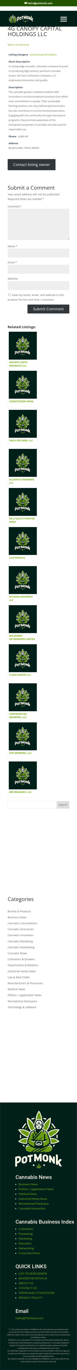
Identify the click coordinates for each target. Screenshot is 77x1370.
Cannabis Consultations (22, 923)
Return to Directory (18, 44)
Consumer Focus (29, 1253)
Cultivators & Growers (21, 959)
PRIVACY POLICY (30, 1297)
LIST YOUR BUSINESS (33, 1273)
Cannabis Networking (21, 947)
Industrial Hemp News (22, 971)
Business (28, 1184)
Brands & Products (19, 911)
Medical (28, 1193)
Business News (17, 917)
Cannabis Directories (21, 929)
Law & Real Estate (19, 977)
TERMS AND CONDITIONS (36, 1292)
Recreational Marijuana (22, 1001)
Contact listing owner (31, 164)
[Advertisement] (38, 852)
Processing (26, 1233)
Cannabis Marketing (20, 941)
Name (12, 246)
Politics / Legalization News (24, 995)
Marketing (25, 1238)
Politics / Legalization (36, 1189)
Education (25, 1243)
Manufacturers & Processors (25, 983)
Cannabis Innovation (20, 935)
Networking (26, 1248)
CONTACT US (28, 1288)
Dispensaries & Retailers (23, 965)
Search (63, 804)
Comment (15, 206)
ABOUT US (26, 1283)
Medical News (16, 989)
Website (13, 278)
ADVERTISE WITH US (33, 1278)
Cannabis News (17, 953)
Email (12, 262)
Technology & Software (22, 1007)
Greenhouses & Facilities (43, 54)
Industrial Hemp (33, 1198)
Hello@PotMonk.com (29, 1318)
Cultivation (26, 1228)
